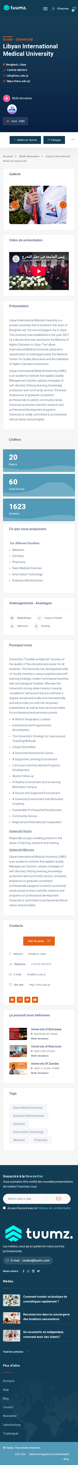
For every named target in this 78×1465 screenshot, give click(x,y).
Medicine (19, 1140)
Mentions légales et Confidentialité (49, 1454)
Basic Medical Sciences (28, 1107)
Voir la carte (36, 941)
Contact (8, 1407)
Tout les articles (13, 1351)
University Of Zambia (45, 1063)
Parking (45, 626)
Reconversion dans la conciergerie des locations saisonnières (46, 1317)
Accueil (8, 156)
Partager (56, 139)
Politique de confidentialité (54, 1208)
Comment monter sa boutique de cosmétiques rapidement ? (45, 1299)
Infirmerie (22, 626)
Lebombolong (11, 1424)
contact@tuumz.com (36, 1260)
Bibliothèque (24, 618)
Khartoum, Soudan (44, 1051)
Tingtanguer (11, 1433)
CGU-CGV (20, 1454)
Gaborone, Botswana (46, 1034)
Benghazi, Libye (16, 64)
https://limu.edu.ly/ (18, 81)
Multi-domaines (29, 156)
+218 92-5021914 (17, 70)
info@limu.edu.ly (17, 75)
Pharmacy (40, 1140)
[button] (63, 205)
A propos (8, 1381)
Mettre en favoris (27, 139)
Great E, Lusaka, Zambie (47, 1068)
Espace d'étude (53, 618)
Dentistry (19, 1123)
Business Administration (28, 1115)
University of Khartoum (46, 1046)
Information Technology (28, 1132)
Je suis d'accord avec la (39, 1208)
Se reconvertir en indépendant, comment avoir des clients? (43, 1334)
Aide (6, 1389)
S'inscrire (63, 8)
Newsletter (10, 1416)
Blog (6, 1398)
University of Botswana (46, 1029)
